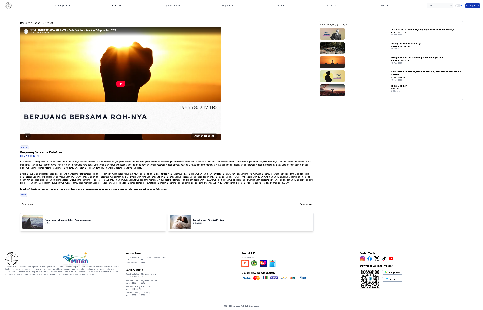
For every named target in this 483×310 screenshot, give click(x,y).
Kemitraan (117, 5)
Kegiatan (226, 5)
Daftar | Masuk (472, 5)
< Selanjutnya (26, 204)
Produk (330, 5)
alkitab (23, 195)
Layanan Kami (170, 5)
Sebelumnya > (307, 204)
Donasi (382, 5)
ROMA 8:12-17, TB (29, 155)
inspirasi (24, 147)
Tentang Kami (61, 5)
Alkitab (278, 5)
